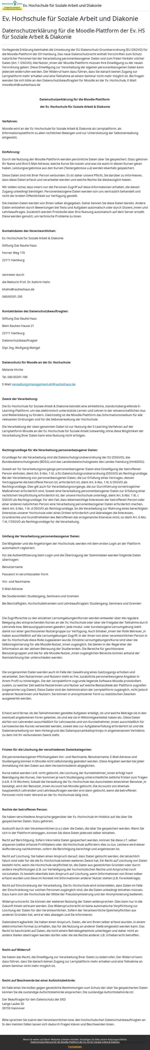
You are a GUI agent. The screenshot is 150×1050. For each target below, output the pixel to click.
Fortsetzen (75, 1046)
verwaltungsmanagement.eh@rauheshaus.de (43, 384)
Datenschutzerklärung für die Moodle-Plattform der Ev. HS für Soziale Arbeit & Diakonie (75, 1042)
